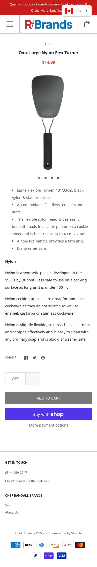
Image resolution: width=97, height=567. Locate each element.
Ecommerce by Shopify (65, 533)
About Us (11, 512)
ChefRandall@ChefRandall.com (27, 481)
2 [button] (45, 178)
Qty (15, 378)
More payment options (48, 425)
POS (39, 533)
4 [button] (58, 178)
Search (10, 505)
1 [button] (39, 178)
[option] (48, 122)
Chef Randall (24, 533)
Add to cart (48, 398)
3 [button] (52, 178)
